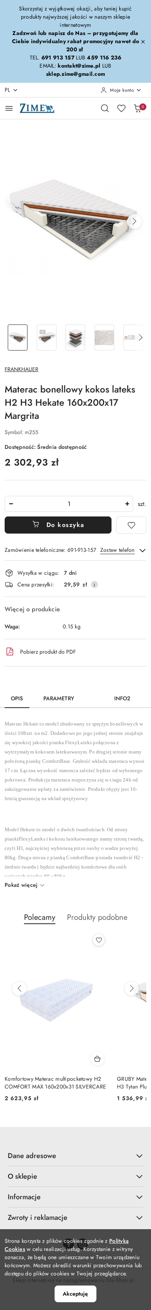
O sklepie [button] (22, 1176)
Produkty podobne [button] (97, 917)
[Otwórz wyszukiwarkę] (105, 108)
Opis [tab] (17, 698)
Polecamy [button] (39, 917)
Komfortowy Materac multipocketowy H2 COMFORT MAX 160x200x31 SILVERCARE (55, 1082)
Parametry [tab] (58, 698)
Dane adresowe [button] (32, 1156)
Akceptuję (75, 1294)
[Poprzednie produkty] (19, 989)
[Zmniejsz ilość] (11, 503)
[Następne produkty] (132, 989)
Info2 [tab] (122, 698)
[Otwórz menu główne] (9, 108)
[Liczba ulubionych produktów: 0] (121, 108)
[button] (134, 221)
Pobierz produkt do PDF (48, 652)
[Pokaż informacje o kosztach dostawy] (94, 584)
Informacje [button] (24, 1197)
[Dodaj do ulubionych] (131, 525)
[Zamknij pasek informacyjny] (142, 41)
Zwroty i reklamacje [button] (37, 1217)
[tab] (94, 695)
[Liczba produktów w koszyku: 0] (137, 108)
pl (7, 90)
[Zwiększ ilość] (127, 503)
